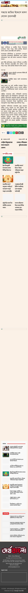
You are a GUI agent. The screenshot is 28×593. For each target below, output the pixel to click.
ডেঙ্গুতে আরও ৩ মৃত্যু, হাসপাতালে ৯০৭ (15, 498)
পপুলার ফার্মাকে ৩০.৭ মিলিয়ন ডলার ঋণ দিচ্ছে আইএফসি (17, 529)
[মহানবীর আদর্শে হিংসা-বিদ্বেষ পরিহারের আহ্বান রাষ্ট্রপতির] (20, 160)
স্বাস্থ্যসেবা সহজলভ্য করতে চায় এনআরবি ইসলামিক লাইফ (17, 523)
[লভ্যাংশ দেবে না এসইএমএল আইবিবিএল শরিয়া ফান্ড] (6, 518)
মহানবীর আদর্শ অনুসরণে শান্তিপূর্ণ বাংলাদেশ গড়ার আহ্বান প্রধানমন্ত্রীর (16, 486)
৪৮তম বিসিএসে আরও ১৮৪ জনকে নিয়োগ (16, 460)
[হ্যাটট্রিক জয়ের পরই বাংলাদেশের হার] (4, 80)
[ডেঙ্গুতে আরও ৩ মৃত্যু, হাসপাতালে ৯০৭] (6, 499)
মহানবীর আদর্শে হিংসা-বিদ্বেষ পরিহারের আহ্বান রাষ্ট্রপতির (17, 479)
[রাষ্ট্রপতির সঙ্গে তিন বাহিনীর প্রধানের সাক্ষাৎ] (8, 197)
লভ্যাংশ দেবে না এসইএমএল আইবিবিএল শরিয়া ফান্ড (17, 517)
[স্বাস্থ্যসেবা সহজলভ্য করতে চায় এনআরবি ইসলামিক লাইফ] (6, 524)
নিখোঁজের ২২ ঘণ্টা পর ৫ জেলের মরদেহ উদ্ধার (16, 504)
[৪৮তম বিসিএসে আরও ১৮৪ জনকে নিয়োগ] (6, 461)
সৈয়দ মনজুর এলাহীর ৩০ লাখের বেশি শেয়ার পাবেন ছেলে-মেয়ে (16, 492)
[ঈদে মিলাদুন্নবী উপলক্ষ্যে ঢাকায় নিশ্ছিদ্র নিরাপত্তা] (8, 160)
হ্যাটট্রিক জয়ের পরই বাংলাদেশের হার (18, 79)
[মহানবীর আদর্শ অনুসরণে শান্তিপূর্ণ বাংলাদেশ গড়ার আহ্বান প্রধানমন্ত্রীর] (8, 178)
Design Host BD (19, 590)
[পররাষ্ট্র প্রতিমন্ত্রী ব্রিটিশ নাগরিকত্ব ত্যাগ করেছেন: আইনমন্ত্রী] (20, 178)
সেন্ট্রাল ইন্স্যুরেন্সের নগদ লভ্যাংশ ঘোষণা (6, 145)
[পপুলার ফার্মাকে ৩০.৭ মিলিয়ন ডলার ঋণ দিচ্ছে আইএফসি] (6, 530)
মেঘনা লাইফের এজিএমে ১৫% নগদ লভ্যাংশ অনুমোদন (17, 536)
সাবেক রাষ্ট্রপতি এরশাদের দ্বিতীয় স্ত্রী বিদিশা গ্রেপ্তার (18, 73)
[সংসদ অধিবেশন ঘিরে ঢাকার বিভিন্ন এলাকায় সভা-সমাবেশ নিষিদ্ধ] (20, 197)
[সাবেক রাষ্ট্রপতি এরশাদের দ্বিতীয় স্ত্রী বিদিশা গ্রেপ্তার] (4, 74)
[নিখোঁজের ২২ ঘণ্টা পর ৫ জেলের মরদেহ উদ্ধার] (6, 505)
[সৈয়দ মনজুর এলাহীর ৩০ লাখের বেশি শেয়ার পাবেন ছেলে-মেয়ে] (6, 492)
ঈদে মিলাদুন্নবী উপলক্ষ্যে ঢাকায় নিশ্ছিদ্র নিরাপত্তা (17, 472)
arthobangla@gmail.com (14, 566)
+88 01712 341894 (14, 564)
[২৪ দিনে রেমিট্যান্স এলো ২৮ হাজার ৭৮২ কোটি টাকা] (6, 467)
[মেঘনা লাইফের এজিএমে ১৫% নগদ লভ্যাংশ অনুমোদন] (6, 537)
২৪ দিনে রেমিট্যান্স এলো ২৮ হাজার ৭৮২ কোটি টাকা (16, 466)
